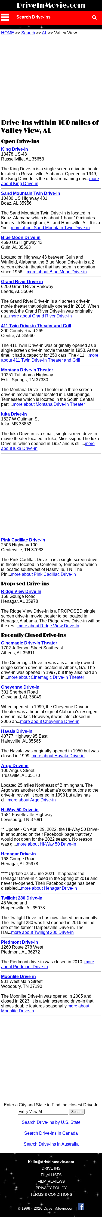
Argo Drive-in (15, 765)
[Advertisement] (51, 76)
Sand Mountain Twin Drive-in (30, 193)
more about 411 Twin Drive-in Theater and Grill (49, 357)
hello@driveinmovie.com (51, 1162)
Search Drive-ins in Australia (51, 1144)
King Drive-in (14, 149)
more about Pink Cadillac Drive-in (43, 574)
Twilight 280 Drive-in (21, 898)
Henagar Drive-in (18, 854)
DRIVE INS (51, 1168)
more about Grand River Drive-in (40, 316)
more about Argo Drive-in (32, 800)
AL (44, 33)
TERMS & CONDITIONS (51, 1194)
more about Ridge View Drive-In (48, 625)
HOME (7, 33)
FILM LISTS (51, 1175)
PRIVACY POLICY (51, 1188)
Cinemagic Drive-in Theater (29, 643)
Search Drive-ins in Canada (51, 1133)
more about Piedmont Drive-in (47, 964)
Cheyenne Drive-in (20, 687)
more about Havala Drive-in (58, 755)
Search (28, 33)
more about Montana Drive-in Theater (49, 404)
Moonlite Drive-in (18, 976)
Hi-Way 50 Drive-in (20, 809)
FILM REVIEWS (51, 1181)
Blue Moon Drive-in (21, 237)
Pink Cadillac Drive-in (23, 540)
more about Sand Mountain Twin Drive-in (50, 227)
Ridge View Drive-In (21, 591)
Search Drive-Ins (33, 17)
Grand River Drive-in (22, 281)
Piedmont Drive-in (19, 942)
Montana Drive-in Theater (27, 370)
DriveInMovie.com (51, 5)
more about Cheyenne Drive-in (49, 721)
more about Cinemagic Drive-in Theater (46, 677)
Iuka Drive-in (14, 414)
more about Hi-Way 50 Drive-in (46, 844)
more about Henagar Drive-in (49, 888)
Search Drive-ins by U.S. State (51, 1122)
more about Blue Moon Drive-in (57, 272)
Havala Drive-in (16, 731)
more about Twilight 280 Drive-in (42, 932)
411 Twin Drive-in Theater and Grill (36, 325)
